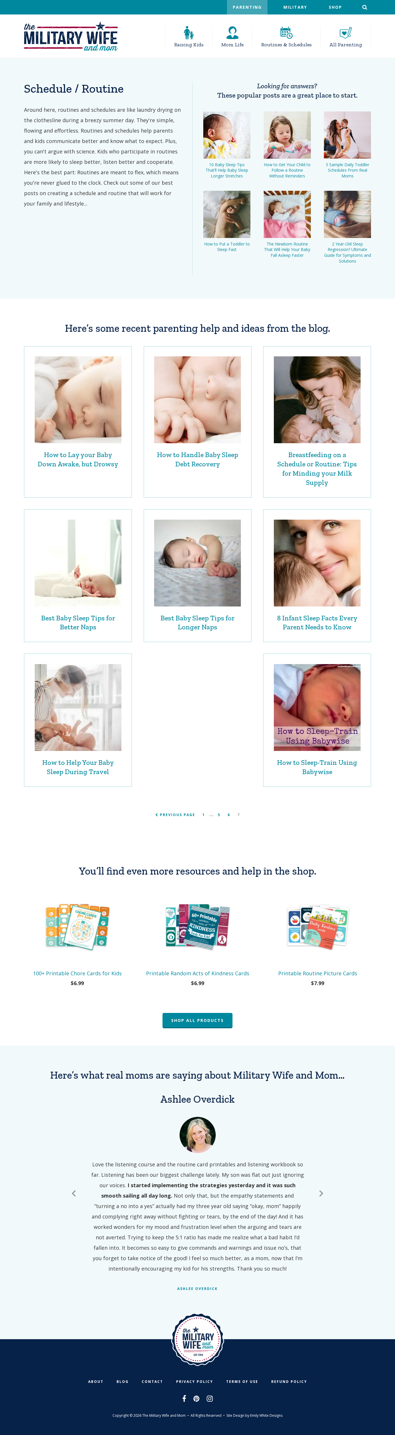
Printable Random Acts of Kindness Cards (197, 973)
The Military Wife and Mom (71, 36)
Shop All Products (197, 1020)
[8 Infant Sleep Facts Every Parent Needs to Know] (317, 563)
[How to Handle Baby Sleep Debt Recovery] (197, 399)
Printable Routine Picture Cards (317, 973)
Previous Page (176, 814)
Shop (335, 7)
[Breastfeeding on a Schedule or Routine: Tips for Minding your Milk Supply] (317, 399)
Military (295, 7)
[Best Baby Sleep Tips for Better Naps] (77, 563)
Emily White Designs (266, 1415)
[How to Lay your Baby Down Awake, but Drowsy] (77, 399)
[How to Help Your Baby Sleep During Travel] (77, 707)
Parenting (247, 7)
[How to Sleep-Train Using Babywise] (317, 707)
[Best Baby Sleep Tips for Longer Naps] (197, 563)
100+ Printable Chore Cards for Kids (77, 973)
